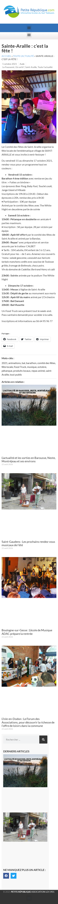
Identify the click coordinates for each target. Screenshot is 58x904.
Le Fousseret (8, 67)
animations (14, 362)
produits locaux (21, 370)
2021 (4, 362)
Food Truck (20, 366)
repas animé (38, 370)
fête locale (7, 366)
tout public (16, 374)
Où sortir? (19, 67)
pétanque (7, 370)
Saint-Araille (31, 67)
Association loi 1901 (32, 892)
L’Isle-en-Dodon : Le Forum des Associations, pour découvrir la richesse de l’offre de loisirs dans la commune (28, 722)
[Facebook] (6, 876)
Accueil (6, 56)
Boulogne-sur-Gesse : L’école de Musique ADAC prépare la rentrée (27, 631)
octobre (42, 366)
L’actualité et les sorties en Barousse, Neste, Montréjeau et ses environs (29, 459)
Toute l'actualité (45, 67)
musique (32, 366)
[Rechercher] (43, 740)
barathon (31, 362)
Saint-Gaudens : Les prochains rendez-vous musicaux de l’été (28, 543)
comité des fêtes (46, 362)
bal (23, 362)
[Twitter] (13, 876)
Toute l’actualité (23, 56)
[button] (29, 28)
